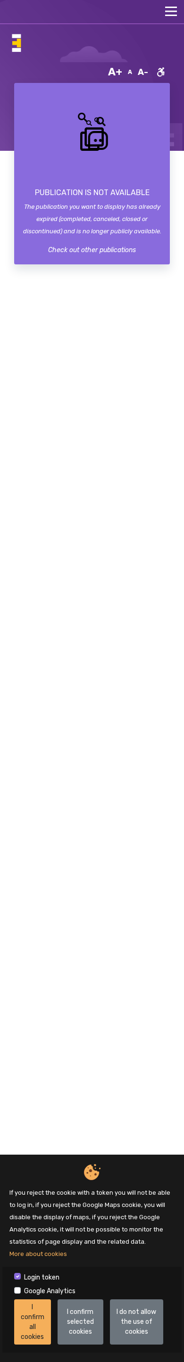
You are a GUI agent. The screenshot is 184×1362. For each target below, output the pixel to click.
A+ (115, 72)
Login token (41, 1277)
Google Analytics (49, 1291)
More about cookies (38, 1253)
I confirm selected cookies (80, 1322)
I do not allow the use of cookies (136, 1322)
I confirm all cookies (32, 1322)
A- (143, 72)
